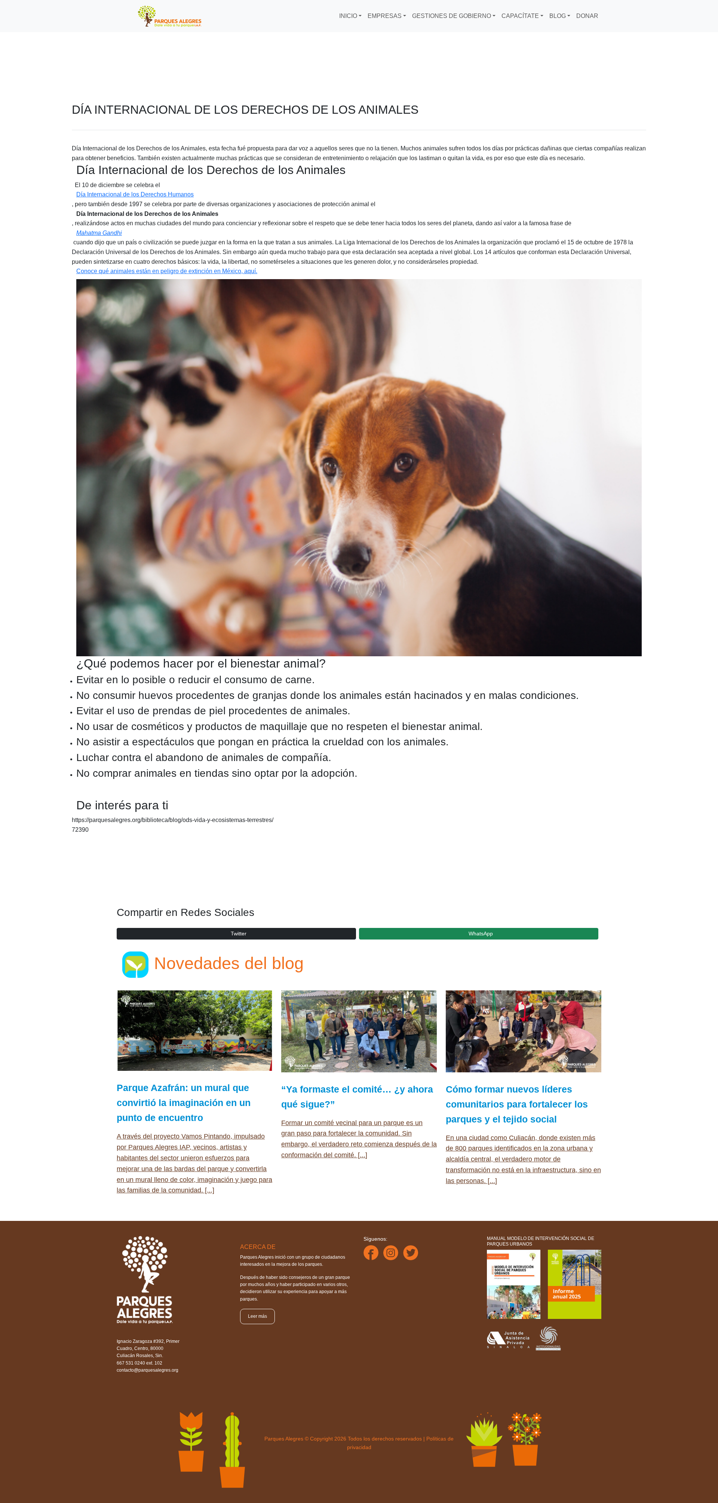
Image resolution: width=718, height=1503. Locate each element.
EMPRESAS (385, 16)
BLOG (557, 16)
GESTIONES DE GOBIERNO (451, 16)
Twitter (238, 934)
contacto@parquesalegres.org (147, 1370)
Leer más (257, 1316)
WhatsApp (481, 934)
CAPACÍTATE (520, 16)
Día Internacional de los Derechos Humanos (135, 194)
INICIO (348, 16)
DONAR (587, 16)
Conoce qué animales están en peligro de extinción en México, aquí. (166, 271)
